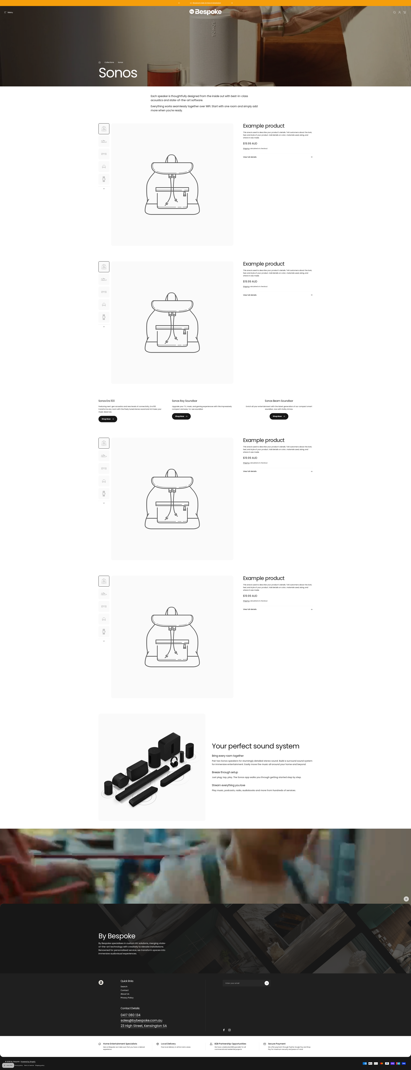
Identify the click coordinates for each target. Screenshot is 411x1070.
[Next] (231, 3)
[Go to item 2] (103, 141)
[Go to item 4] (103, 166)
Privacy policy (19, 1065)
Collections (109, 62)
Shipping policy (39, 1065)
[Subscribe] (267, 983)
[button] (406, 899)
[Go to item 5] (103, 179)
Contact (125, 990)
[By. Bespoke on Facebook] (224, 1030)
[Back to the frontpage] (99, 62)
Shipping (246, 148)
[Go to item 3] (103, 154)
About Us (125, 994)
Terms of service (29, 1065)
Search (124, 986)
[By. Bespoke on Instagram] (229, 1030)
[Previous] (179, 3)
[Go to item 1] (103, 128)
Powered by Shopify (28, 1062)
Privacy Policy (127, 998)
